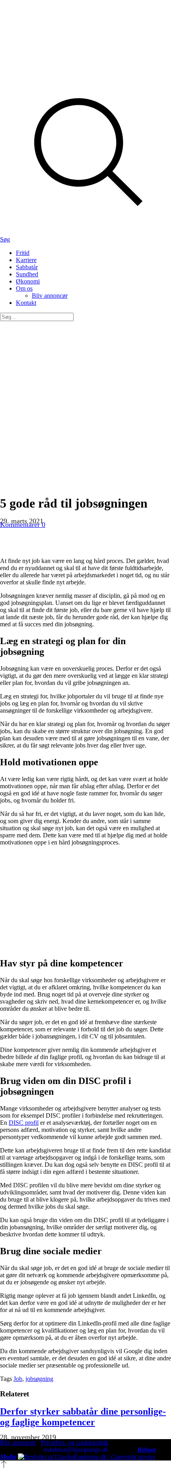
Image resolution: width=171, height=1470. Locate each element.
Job (18, 1378)
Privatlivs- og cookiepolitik (75, 1442)
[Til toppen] (4, 1466)
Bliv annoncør (18, 1442)
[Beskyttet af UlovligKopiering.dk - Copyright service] (86, 1456)
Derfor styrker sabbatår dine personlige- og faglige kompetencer (83, 1416)
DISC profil (24, 1122)
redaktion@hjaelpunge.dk (75, 1449)
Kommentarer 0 (22, 525)
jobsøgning (39, 1378)
